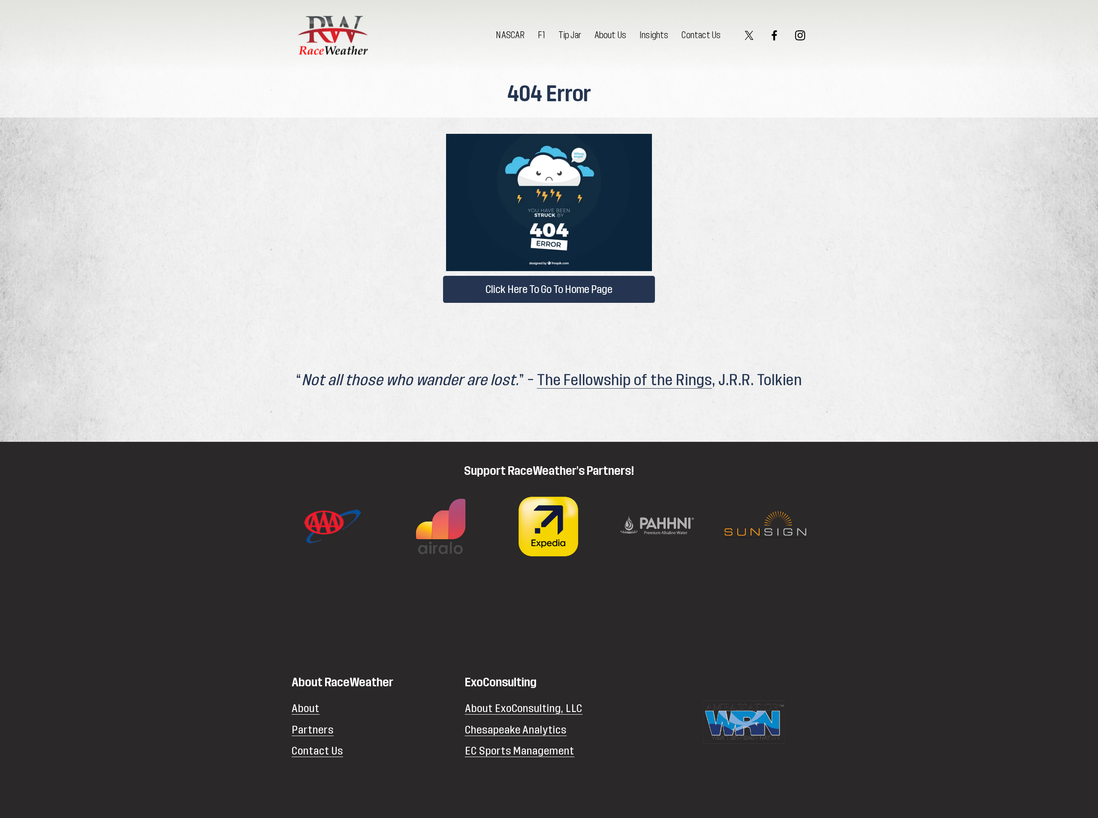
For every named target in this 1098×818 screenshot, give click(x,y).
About (306, 708)
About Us (610, 35)
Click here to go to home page (549, 289)
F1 (541, 35)
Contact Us (701, 35)
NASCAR (510, 35)
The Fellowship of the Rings (624, 380)
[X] (749, 35)
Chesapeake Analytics (516, 729)
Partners (313, 729)
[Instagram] (800, 35)
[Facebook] (774, 35)
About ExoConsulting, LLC (524, 708)
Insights (654, 35)
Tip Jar (569, 35)
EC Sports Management (520, 751)
